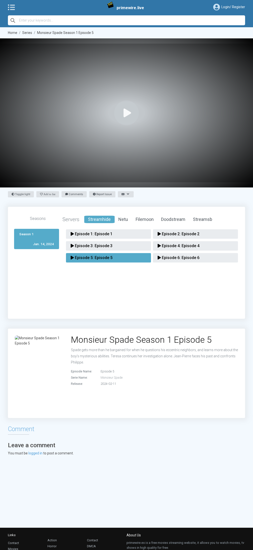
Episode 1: (93, 234)
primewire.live (130, 7)
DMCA (91, 546)
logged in (35, 453)
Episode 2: (180, 234)
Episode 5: (93, 257)
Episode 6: (180, 257)
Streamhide (99, 219)
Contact (13, 543)
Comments (75, 194)
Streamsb (202, 219)
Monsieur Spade (112, 377)
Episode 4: (180, 245)
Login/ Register (233, 7)
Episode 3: (93, 245)
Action (52, 540)
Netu (123, 219)
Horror (52, 546)
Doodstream (173, 219)
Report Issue (104, 194)
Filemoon (145, 219)
